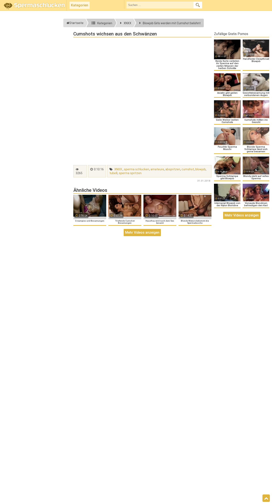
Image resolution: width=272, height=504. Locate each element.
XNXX (118, 169)
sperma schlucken (136, 169)
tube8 (113, 173)
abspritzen (172, 169)
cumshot (187, 169)
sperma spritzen (130, 173)
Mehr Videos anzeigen (142, 232)
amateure (157, 169)
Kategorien (79, 5)
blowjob (200, 169)
